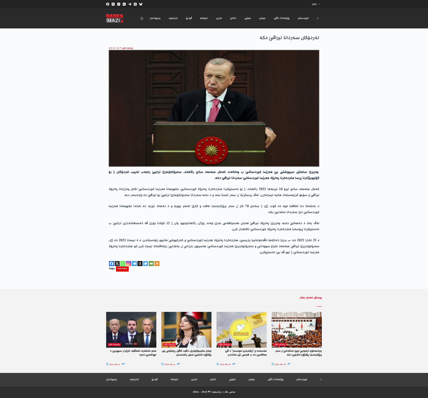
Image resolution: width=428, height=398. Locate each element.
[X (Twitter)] (113, 4)
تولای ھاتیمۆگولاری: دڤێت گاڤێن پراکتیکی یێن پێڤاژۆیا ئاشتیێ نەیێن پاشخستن (186, 353)
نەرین (219, 18)
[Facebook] (107, 4)
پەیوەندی (155, 18)
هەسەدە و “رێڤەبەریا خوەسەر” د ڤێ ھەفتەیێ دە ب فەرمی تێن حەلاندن (246, 353)
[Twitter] (145, 263)
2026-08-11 (169, 364)
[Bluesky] (140, 4)
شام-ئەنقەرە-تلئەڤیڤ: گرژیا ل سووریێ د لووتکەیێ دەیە (133, 353)
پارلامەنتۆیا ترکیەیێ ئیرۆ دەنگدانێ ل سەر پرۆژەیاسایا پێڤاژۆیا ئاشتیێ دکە (298, 353)
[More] (156, 263)
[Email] (151, 263)
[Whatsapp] (122, 263)
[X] (117, 263)
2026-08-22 (114, 364)
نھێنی (247, 18)
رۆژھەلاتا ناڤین (282, 18)
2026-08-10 (225, 364)
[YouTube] (124, 4)
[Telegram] (129, 4)
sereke (122, 269)
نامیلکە (204, 18)
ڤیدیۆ (189, 18)
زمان (314, 4)
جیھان (262, 18)
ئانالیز (233, 18)
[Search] (142, 18)
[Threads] (135, 4)
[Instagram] (118, 4)
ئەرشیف (173, 18)
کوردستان (303, 18)
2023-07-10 (114, 48)
